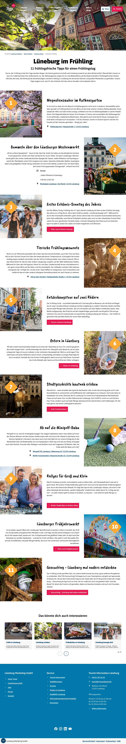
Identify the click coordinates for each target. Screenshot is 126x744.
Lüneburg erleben (38, 54)
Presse (10, 692)
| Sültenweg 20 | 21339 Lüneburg (54, 451)
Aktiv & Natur (88, 9)
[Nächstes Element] (66, 653)
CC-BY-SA (124, 193)
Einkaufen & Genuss (73, 9)
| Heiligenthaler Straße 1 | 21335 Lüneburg (55, 277)
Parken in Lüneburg (57, 690)
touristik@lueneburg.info (101, 682)
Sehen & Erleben (23, 9)
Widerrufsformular (99, 709)
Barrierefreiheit (89, 741)
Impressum (100, 741)
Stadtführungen (56, 682)
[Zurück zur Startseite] (10, 8)
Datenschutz (111, 741)
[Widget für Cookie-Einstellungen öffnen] (3, 740)
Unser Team (12, 679)
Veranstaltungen (56, 9)
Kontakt (11, 696)
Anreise (53, 686)
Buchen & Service (40, 9)
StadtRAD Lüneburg (57, 694)
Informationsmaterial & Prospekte (63, 699)
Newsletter (54, 703)
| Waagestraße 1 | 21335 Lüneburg (69, 127)
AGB (118, 741)
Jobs (9, 687)
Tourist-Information (57, 677)
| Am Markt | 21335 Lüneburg (59, 184)
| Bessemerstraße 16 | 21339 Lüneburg (56, 456)
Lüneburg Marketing (16, 54)
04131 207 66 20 (98, 677)
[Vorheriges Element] (59, 653)
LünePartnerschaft (15, 683)
